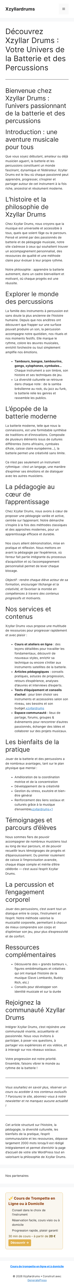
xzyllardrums (35, 708)
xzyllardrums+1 (42, 809)
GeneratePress (37, 1280)
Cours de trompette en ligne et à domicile (37, 1266)
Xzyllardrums (20, 9)
